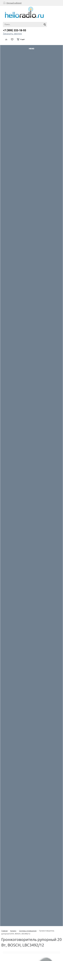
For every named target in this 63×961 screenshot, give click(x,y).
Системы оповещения (27, 931)
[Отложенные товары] (12, 39)
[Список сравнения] (6, 39)
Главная (4, 931)
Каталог (13, 931)
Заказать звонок (12, 33)
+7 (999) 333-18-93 (14, 30)
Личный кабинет (14, 3)
